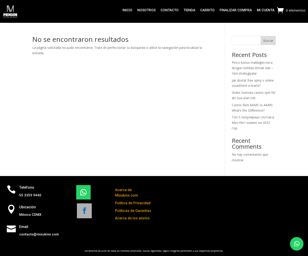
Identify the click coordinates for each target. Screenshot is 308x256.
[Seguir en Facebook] (84, 210)
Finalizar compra (236, 10)
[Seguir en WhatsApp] (83, 192)
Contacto (170, 10)
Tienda (189, 10)
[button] (296, 244)
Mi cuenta (265, 10)
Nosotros (146, 10)
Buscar (268, 40)
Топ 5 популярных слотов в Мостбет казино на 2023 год (253, 122)
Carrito (207, 10)
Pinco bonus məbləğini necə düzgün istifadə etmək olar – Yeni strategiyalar (252, 67)
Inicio (127, 10)
